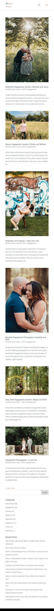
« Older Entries (10, 488)
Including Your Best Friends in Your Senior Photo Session (24, 565)
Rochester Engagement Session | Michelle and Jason (26, 87)
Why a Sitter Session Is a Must (15, 548)
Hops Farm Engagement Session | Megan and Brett (26, 399)
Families (8, 511)
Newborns (8, 523)
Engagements (31, 89)
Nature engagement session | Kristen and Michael (25, 144)
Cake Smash (9, 504)
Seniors (7, 527)
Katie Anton (11, 89)
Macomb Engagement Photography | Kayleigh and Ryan (25, 338)
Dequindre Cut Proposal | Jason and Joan (22, 241)
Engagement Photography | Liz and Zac (21, 460)
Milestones (9, 519)
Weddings (8, 531)
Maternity (8, 515)
